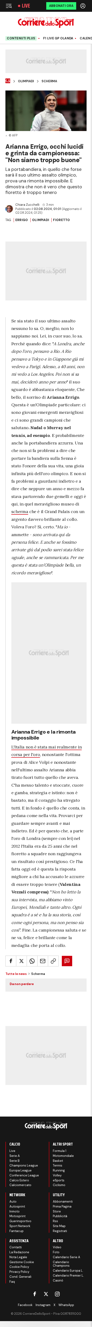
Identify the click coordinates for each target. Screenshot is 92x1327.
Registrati (60, 1231)
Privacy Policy (19, 1272)
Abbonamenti (63, 1202)
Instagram (43, 1305)
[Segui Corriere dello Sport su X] (46, 1294)
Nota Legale (18, 1257)
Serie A (14, 1156)
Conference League (24, 1175)
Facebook (25, 1305)
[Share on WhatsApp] (32, 961)
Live (26, 5)
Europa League (20, 1170)
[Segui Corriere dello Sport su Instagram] (57, 1294)
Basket (58, 1161)
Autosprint (17, 1206)
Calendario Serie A (66, 1257)
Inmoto (14, 1211)
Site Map (59, 1226)
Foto (56, 1252)
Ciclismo (59, 1185)
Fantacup (16, 1231)
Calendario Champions (61, 1264)
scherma (19, 511)
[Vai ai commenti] (67, 961)
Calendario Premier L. (68, 1276)
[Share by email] (43, 961)
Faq (12, 1282)
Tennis (57, 1165)
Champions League (23, 1165)
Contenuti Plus (21, 38)
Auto (13, 1202)
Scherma (49, 81)
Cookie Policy (19, 1267)
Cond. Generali (20, 1277)
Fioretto (61, 220)
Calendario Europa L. (68, 1271)
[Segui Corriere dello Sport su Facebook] (35, 1294)
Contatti (15, 1247)
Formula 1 (59, 1151)
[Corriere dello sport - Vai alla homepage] (46, 22)
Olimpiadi (26, 81)
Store (57, 1211)
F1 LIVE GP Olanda (58, 38)
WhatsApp (66, 1305)
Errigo (21, 220)
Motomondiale (63, 1156)
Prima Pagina (62, 1206)
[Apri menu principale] (8, 6)
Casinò (58, 1280)
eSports (58, 1180)
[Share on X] (21, 961)
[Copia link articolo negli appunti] (53, 961)
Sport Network (19, 1226)
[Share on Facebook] (11, 961)
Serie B (14, 1161)
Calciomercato (20, 1185)
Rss (55, 1221)
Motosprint (17, 1216)
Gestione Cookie (21, 1262)
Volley (57, 1175)
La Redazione (19, 1252)
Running (59, 1170)
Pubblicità (60, 1216)
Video (57, 1247)
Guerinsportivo (20, 1221)
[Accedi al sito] (83, 6)
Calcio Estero (19, 1180)
